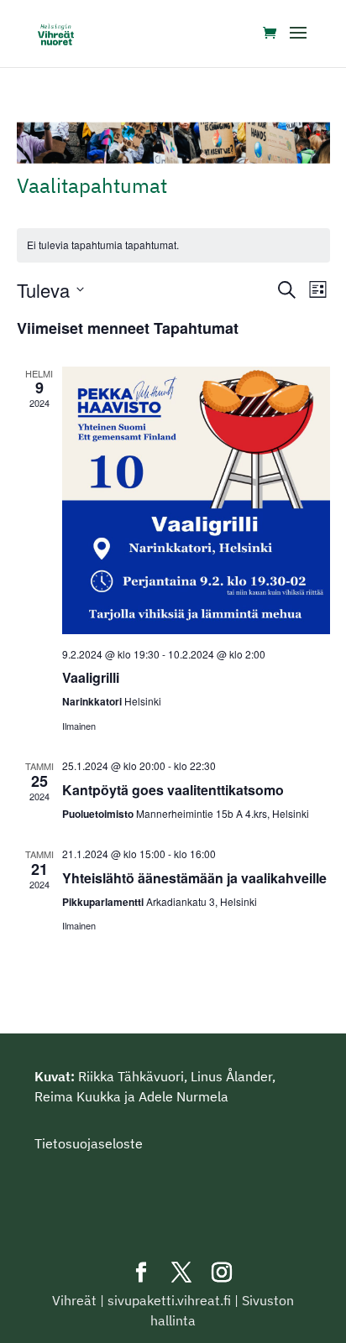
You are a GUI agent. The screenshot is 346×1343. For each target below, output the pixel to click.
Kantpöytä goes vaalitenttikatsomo (173, 789)
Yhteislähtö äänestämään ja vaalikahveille (194, 878)
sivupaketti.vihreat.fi (169, 1300)
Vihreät (74, 1300)
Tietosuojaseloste (88, 1143)
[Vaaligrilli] (196, 500)
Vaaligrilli (90, 677)
